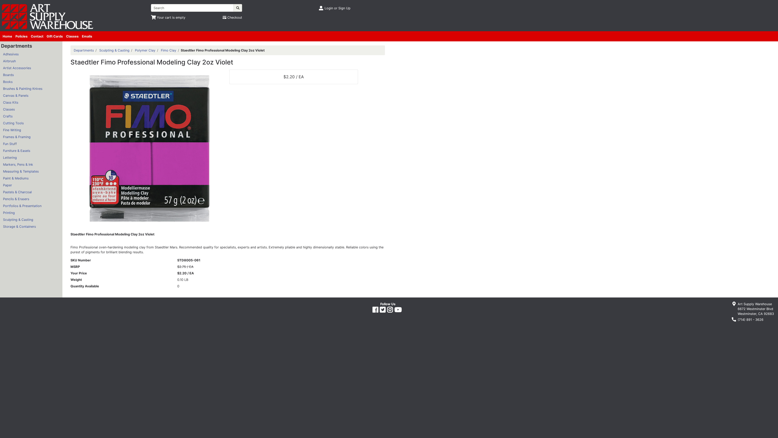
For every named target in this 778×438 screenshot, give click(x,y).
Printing (9, 213)
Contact (37, 36)
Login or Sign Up (338, 8)
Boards (8, 75)
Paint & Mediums (16, 178)
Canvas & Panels (15, 95)
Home (7, 36)
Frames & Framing (17, 137)
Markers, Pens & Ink (18, 164)
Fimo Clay (168, 50)
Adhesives (11, 54)
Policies (21, 36)
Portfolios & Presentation (22, 206)
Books (8, 82)
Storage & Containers (19, 226)
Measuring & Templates (21, 171)
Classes (72, 36)
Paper (7, 185)
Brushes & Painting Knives (22, 89)
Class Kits (10, 102)
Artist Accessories (17, 68)
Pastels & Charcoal (17, 192)
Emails (87, 36)
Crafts (8, 116)
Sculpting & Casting (18, 220)
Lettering (10, 158)
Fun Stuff (10, 144)
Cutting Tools (13, 123)
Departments (84, 50)
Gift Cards (55, 36)
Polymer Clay (145, 50)
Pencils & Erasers (16, 199)
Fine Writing (12, 130)
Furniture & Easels (16, 151)
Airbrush (9, 61)
